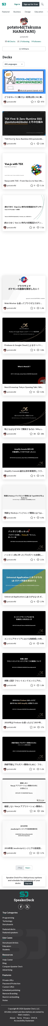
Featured (5, 11)
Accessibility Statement (24, 1020)
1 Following (24, 41)
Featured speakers (10, 932)
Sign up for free (31, 4)
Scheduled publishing (11, 990)
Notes (5, 1000)
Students (6, 949)
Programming (8, 917)
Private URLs (8, 980)
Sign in (17, 4)
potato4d (11, 101)
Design (28, 11)
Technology (7, 921)
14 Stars (25, 49)
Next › (28, 868)
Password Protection (11, 983)
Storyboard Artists (10, 942)
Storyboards (7, 924)
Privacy (26, 1018)
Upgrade (28, 883)
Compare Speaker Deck (12, 966)
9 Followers (36, 41)
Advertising (7, 970)
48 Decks (11, 41)
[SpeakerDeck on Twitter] (27, 906)
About (12, 1018)
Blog (4, 963)
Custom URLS (8, 987)
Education (39, 11)
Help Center (7, 959)
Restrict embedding (10, 997)
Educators (6, 946)
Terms (19, 1018)
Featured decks (8, 929)
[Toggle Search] (42, 4)
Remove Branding (9, 993)
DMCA (34, 1018)
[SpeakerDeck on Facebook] (20, 906)
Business (17, 11)
